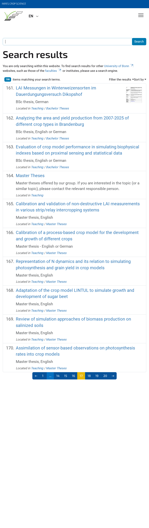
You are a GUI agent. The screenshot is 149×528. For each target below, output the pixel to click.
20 (105, 375)
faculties (51, 71)
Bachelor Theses (57, 108)
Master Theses (30, 175)
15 (65, 375)
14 (57, 375)
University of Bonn (116, 66)
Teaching (37, 108)
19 (96, 375)
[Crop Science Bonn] (13, 16)
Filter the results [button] (120, 79)
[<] (36, 375)
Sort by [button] (139, 79)
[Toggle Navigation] (141, 15)
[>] (113, 375)
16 (73, 375)
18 (89, 375)
